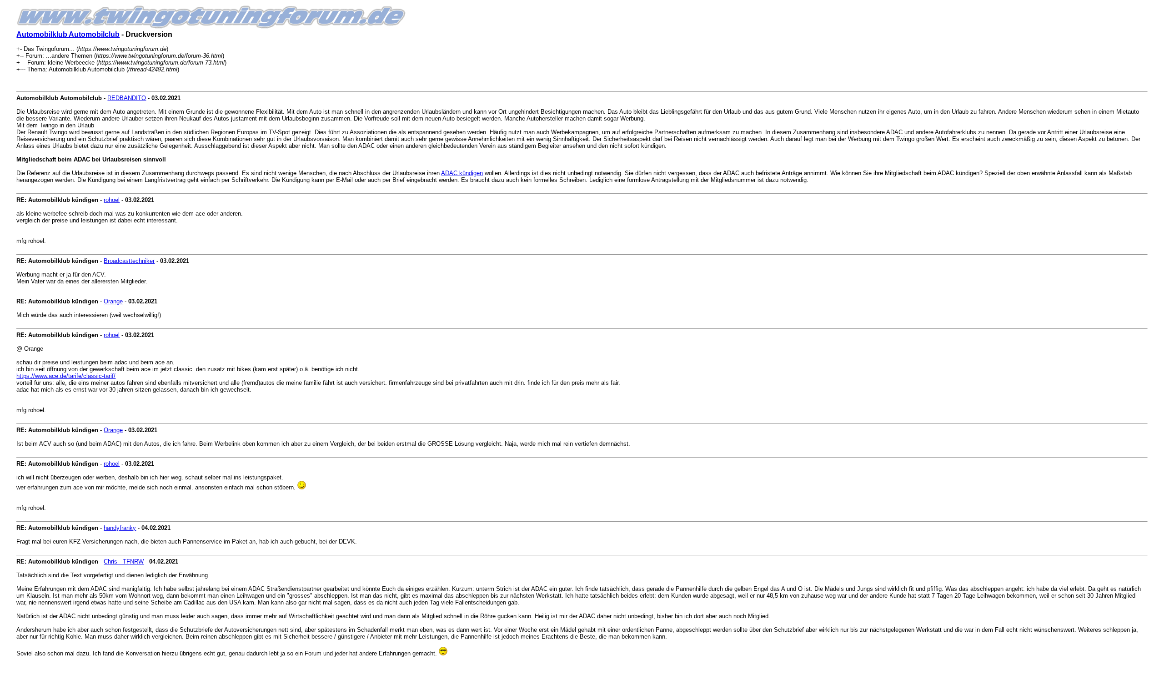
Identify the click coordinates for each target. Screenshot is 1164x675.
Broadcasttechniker (129, 260)
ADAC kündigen (462, 173)
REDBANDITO (126, 98)
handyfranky (120, 527)
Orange (113, 301)
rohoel (112, 199)
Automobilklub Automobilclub (68, 34)
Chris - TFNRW (124, 561)
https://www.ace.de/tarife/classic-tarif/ (65, 376)
